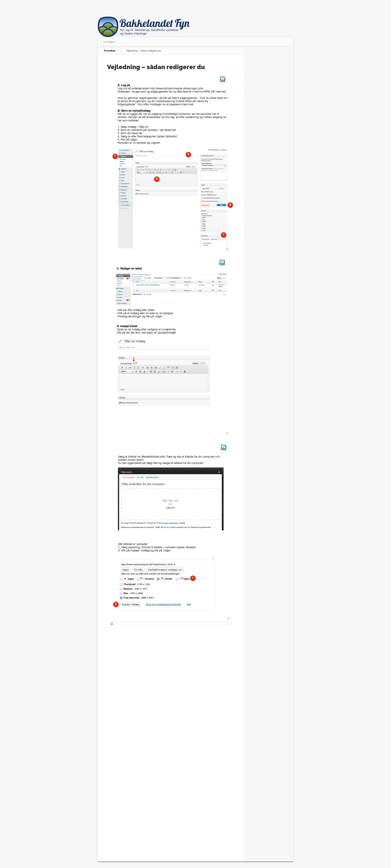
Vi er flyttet (109, 42)
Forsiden (109, 51)
